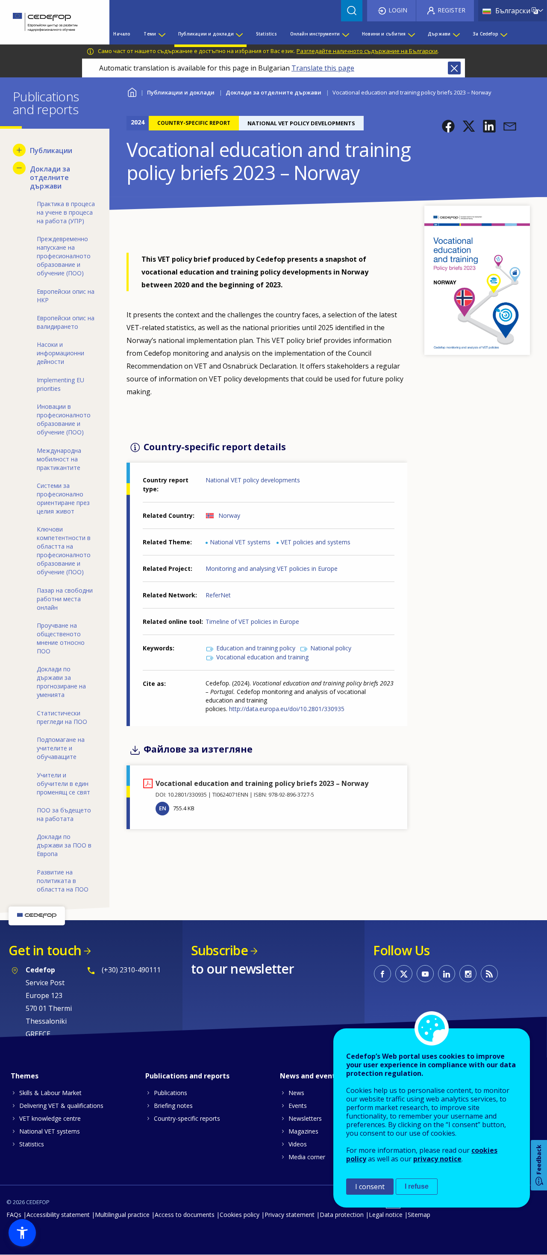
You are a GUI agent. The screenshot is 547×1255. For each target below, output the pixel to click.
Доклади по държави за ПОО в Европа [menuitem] (64, 845)
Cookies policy (239, 1215)
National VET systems (240, 542)
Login (397, 10)
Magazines (303, 1131)
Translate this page (322, 68)
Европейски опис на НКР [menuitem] (65, 295)
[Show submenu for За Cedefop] (503, 33)
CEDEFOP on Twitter (403, 973)
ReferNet (218, 595)
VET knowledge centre (50, 1118)
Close (454, 68)
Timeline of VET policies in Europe (252, 621)
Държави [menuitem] (439, 34)
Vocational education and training (262, 657)
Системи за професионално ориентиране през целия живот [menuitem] (63, 498)
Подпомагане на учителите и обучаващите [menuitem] (61, 748)
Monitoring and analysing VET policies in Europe (272, 568)
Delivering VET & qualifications (61, 1105)
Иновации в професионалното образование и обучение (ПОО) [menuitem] (64, 419)
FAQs (13, 1215)
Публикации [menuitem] (51, 150)
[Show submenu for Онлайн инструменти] (345, 33)
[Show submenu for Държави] (456, 33)
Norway (229, 515)
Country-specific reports (187, 1118)
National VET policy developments (253, 480)
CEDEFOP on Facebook (382, 973)
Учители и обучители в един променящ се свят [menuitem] (63, 783)
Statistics (31, 1144)
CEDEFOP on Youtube (425, 973)
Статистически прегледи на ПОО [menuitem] (62, 717)
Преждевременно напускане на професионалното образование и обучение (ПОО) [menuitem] (64, 256)
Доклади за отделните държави (273, 92)
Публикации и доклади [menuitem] (206, 34)
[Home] (48, 22)
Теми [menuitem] (150, 34)
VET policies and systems (315, 542)
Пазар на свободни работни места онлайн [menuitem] (65, 598)
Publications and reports (187, 1076)
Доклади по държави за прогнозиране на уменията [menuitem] (61, 682)
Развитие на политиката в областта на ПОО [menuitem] (62, 880)
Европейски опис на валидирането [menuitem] (65, 322)
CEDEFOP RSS (489, 973)
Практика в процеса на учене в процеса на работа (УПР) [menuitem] (66, 212)
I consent (370, 1186)
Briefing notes (173, 1105)
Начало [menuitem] (121, 34)
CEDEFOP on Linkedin (446, 973)
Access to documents (185, 1215)
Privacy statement (290, 1215)
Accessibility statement (58, 1215)
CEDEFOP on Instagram (467, 973)
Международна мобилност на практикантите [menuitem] (59, 459)
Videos (297, 1144)
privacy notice (437, 1158)
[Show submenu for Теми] (161, 33)
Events (297, 1105)
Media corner (306, 1157)
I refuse (417, 1186)
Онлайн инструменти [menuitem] (315, 34)
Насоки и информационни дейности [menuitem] (60, 353)
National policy (330, 648)
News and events (309, 1076)
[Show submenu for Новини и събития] (411, 33)
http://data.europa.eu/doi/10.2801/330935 (286, 709)
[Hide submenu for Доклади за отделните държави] (19, 168)
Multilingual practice (122, 1215)
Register (451, 10)
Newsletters (305, 1118)
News (296, 1093)
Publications (170, 1093)
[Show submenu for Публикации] (19, 150)
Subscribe (219, 950)
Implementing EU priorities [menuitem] (60, 384)
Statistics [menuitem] (266, 34)
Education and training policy (255, 648)
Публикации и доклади (181, 92)
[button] (448, 126)
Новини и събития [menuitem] (384, 34)
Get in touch (45, 950)
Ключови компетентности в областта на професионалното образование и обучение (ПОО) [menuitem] (64, 550)
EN (162, 808)
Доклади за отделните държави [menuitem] (50, 177)
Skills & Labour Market (50, 1093)
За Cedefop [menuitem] (485, 34)
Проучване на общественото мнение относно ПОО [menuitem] (61, 638)
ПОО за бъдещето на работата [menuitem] (64, 814)
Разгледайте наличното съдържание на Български (367, 51)
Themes (24, 1076)
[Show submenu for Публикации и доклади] (239, 33)
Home (131, 91)
